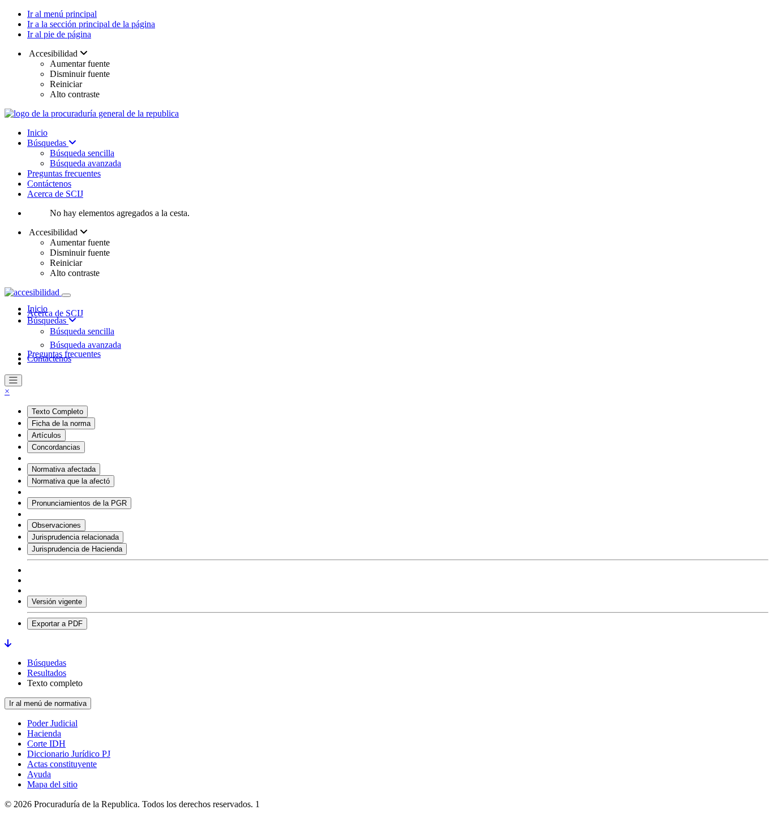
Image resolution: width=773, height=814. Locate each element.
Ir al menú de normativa (48, 703)
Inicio (37, 132)
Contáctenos (49, 183)
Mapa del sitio (52, 784)
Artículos (46, 435)
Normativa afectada (64, 469)
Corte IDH (46, 743)
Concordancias (56, 447)
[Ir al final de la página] (8, 643)
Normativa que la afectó (71, 481)
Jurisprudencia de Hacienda (77, 549)
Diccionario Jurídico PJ (68, 754)
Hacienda (44, 733)
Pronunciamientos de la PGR (79, 503)
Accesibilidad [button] (53, 53)
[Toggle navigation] (66, 295)
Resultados (46, 673)
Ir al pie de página (59, 34)
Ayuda (39, 774)
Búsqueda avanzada (85, 163)
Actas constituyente (62, 764)
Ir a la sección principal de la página (91, 24)
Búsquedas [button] (47, 320)
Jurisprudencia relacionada (75, 537)
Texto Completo (57, 411)
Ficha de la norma (61, 423)
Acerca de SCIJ (55, 194)
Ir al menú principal (62, 14)
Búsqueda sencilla (82, 153)
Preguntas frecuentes (64, 173)
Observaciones (56, 525)
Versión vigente (57, 601)
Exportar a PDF (57, 623)
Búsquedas (47, 143)
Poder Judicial (52, 723)
